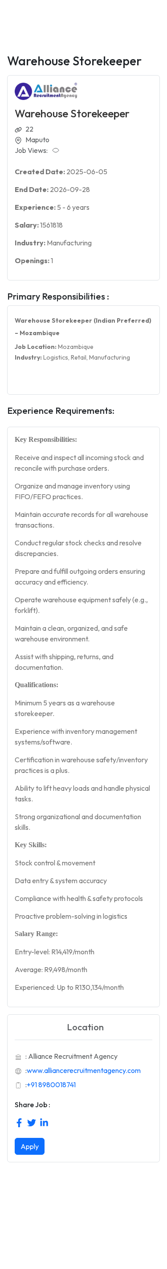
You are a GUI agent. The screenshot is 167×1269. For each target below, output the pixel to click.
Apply (29, 1146)
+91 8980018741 (51, 1084)
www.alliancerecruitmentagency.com (84, 1070)
